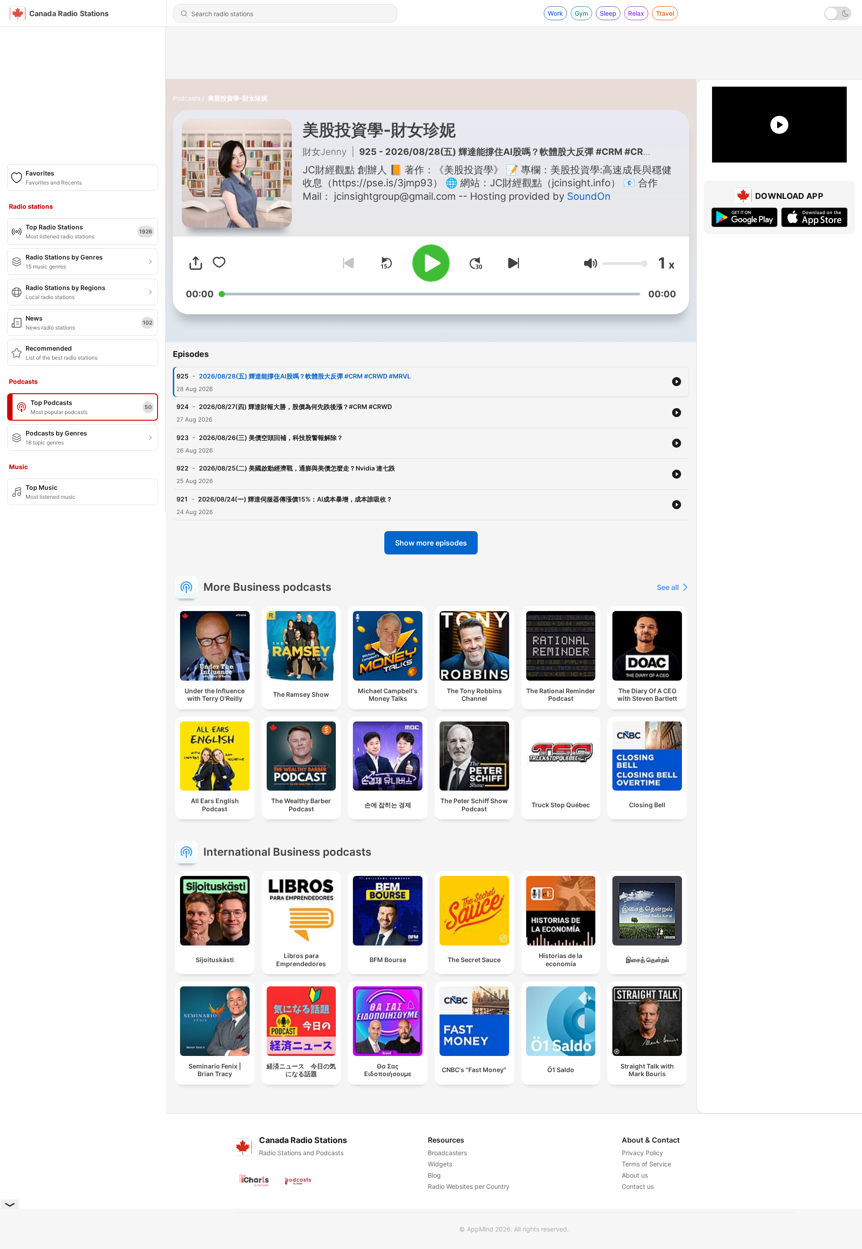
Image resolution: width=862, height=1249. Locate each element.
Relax (636, 13)
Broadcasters (447, 1153)
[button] (590, 263)
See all (668, 587)
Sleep (608, 13)
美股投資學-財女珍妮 (238, 98)
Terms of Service (646, 1164)
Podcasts (186, 98)
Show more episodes (431, 542)
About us (635, 1175)
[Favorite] (219, 263)
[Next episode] (512, 263)
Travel (665, 13)
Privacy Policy (642, 1153)
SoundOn (589, 196)
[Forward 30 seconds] (476, 263)
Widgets (440, 1164)
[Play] (431, 263)
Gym (581, 13)
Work (555, 13)
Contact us (638, 1186)
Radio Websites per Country (469, 1186)
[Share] (196, 263)
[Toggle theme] (837, 13)
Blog (434, 1175)
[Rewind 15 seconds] (386, 263)
